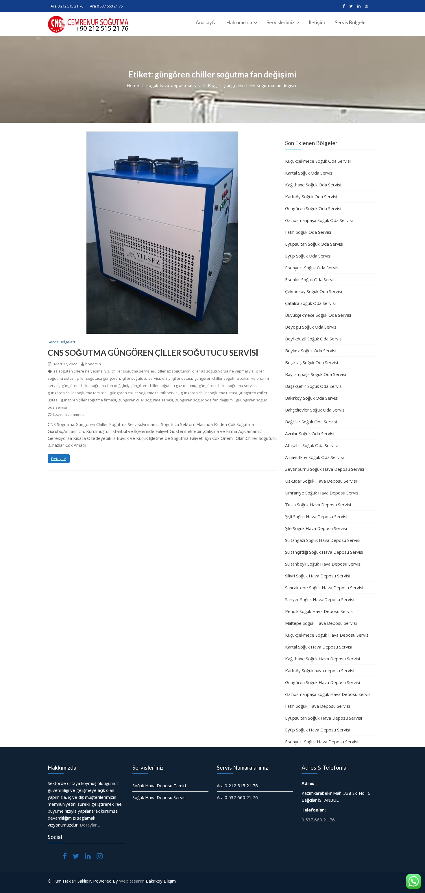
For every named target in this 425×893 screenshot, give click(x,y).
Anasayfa (206, 22)
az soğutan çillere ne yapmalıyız (81, 371)
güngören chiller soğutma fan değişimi (95, 385)
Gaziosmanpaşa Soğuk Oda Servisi (319, 220)
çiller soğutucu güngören (98, 378)
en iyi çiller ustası (177, 378)
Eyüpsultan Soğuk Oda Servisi (314, 244)
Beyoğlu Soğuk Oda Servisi (311, 327)
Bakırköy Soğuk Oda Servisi (311, 398)
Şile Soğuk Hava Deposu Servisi (316, 528)
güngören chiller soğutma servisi (227, 385)
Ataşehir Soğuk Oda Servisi (311, 445)
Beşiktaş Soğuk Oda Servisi (311, 362)
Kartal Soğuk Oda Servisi (309, 173)
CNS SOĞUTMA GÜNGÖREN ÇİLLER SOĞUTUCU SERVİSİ (153, 352)
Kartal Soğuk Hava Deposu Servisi (318, 647)
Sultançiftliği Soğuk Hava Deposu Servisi (324, 552)
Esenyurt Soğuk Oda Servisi (312, 268)
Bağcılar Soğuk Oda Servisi (311, 422)
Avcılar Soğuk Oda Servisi (309, 433)
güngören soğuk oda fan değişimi (204, 400)
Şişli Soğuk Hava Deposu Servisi (316, 516)
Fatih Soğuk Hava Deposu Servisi (317, 706)
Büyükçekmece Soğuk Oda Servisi (318, 315)
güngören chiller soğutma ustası (209, 392)
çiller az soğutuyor (174, 371)
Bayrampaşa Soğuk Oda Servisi (315, 374)
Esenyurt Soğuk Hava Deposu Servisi (321, 741)
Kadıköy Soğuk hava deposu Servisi (319, 670)
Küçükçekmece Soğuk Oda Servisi (318, 161)
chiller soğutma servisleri (133, 371)
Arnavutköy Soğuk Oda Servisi (314, 457)
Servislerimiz (280, 22)
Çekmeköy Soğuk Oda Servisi (313, 291)
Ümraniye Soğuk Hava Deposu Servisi (322, 493)
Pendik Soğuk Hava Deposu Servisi (319, 611)
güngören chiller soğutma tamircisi (78, 392)
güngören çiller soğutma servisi (145, 400)
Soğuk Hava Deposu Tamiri (159, 785)
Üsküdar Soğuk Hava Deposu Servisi (321, 481)
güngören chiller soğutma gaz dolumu (163, 385)
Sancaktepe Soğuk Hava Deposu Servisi (324, 587)
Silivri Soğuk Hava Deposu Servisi (317, 576)
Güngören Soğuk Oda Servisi (313, 208)
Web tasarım (132, 881)
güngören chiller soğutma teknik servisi (144, 392)
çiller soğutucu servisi (141, 378)
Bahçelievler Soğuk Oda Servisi (315, 410)
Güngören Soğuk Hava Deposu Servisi (322, 682)
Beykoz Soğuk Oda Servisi (310, 350)
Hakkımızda (239, 22)
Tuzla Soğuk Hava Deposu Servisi (318, 504)
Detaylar (58, 458)
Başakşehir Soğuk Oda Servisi (314, 386)
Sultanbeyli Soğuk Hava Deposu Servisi (323, 564)
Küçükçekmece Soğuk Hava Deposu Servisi (327, 635)
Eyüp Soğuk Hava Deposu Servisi (317, 730)
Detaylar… (90, 825)
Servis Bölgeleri (352, 22)
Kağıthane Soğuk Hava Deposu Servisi (322, 659)
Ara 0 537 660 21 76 (106, 6)
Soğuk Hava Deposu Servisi (159, 797)
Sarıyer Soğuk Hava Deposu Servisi (319, 599)
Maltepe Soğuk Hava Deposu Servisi (321, 623)
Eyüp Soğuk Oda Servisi (308, 256)
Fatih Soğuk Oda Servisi (308, 232)
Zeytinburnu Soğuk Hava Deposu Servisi (324, 469)
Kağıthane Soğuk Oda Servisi (313, 185)
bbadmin (93, 363)
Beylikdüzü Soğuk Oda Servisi (314, 339)
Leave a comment (68, 414)
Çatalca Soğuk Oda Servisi (310, 303)
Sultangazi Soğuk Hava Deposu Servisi (322, 540)
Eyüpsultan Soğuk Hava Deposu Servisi (323, 718)
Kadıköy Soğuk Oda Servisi (311, 196)
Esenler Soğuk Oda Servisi (311, 279)
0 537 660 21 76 (318, 819)
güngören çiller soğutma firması (88, 400)
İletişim (317, 22)
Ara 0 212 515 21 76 (67, 6)
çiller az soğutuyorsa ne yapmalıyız (223, 371)
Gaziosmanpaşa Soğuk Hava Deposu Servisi (328, 694)
